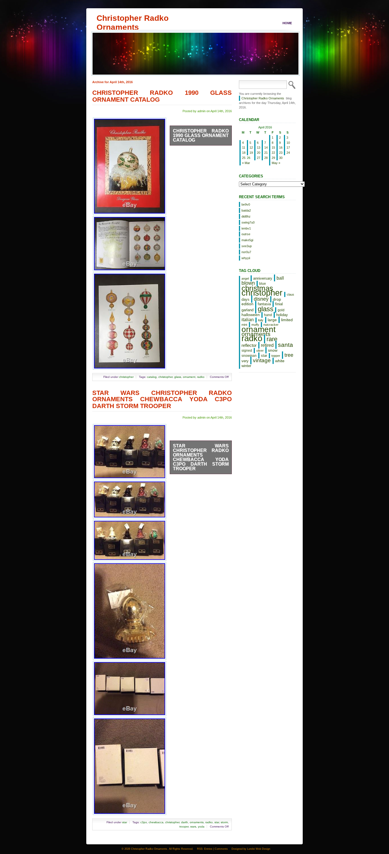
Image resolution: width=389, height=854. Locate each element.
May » (276, 163)
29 (273, 157)
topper (275, 355)
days (245, 299)
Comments (221, 848)
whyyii (245, 258)
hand (268, 315)
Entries (208, 848)
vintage (262, 360)
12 (251, 147)
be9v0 (245, 204)
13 (258, 147)
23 (280, 152)
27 (258, 157)
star (124, 822)
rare (272, 339)
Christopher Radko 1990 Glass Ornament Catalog (162, 96)
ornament (189, 376)
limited (287, 320)
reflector (249, 345)
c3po (143, 822)
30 (280, 157)
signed (246, 351)
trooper (184, 826)
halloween (250, 314)
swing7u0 (248, 222)
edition (247, 304)
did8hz (246, 216)
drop (277, 299)
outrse (245, 234)
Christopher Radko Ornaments (133, 18)
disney (261, 299)
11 (243, 147)
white (279, 361)
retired (267, 345)
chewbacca (156, 822)
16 (280, 147)
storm (224, 822)
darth (184, 822)
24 (288, 152)
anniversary (262, 278)
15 (273, 147)
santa (285, 344)
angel (245, 278)
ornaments (197, 822)
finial (279, 304)
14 (266, 147)
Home (287, 23)
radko (200, 376)
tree (288, 355)
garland (247, 310)
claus (290, 294)
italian (247, 319)
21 (266, 152)
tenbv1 (246, 228)
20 (258, 152)
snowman (249, 356)
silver (260, 350)
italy (260, 320)
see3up (246, 246)
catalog (152, 376)
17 (288, 147)
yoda (201, 826)
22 (273, 152)
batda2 (246, 210)
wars (193, 826)
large (272, 320)
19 (251, 152)
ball (280, 277)
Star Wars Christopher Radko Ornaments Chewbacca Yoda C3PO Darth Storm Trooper (162, 399)
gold (281, 310)
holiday (282, 315)
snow (272, 350)
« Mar (246, 163)
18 (243, 152)
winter (246, 366)
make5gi (247, 240)
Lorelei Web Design (258, 848)
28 (266, 157)
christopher (126, 376)
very (245, 361)
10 (288, 142)
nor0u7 (246, 252)
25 (243, 157)
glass (177, 376)
